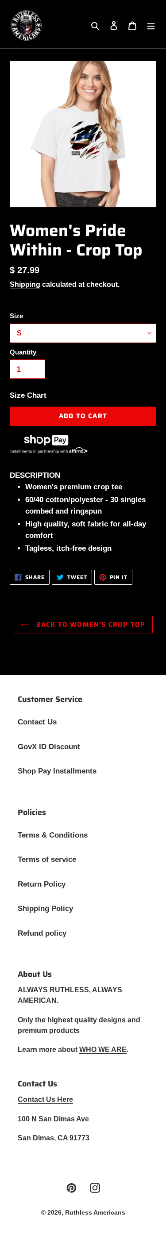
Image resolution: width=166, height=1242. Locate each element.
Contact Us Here (45, 1099)
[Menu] (151, 25)
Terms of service (47, 859)
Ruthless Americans (95, 1212)
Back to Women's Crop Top (90, 624)
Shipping (25, 284)
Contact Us (37, 722)
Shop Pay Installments (57, 771)
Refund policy (42, 933)
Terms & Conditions (53, 835)
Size (16, 316)
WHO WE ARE (103, 1049)
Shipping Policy (45, 908)
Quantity (23, 352)
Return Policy (42, 884)
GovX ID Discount (49, 747)
